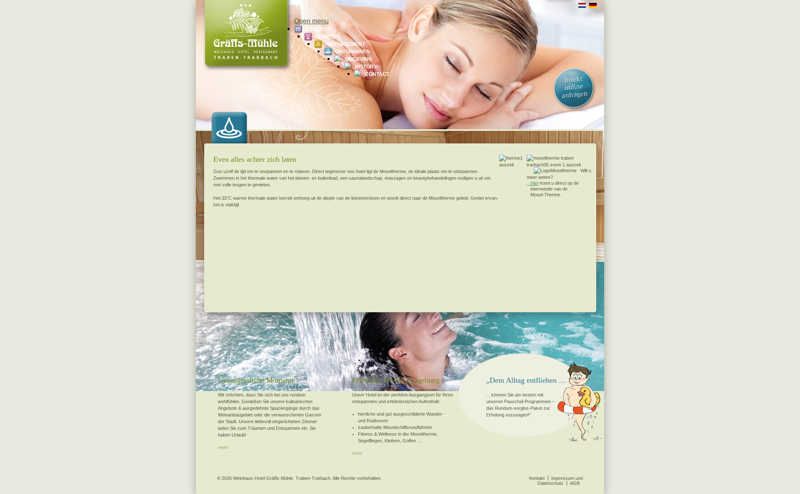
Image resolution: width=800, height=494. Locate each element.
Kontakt (537, 478)
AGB (575, 483)
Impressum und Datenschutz (560, 481)
